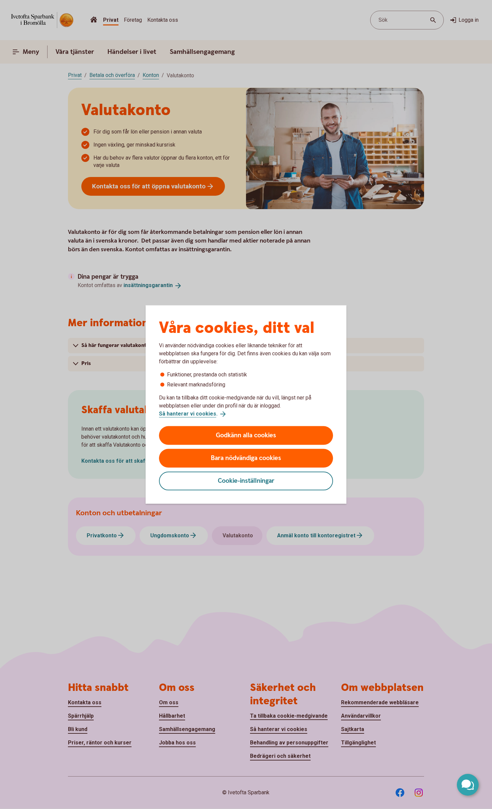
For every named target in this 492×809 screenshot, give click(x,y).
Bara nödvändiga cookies (246, 458)
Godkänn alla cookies (246, 435)
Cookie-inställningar (246, 480)
